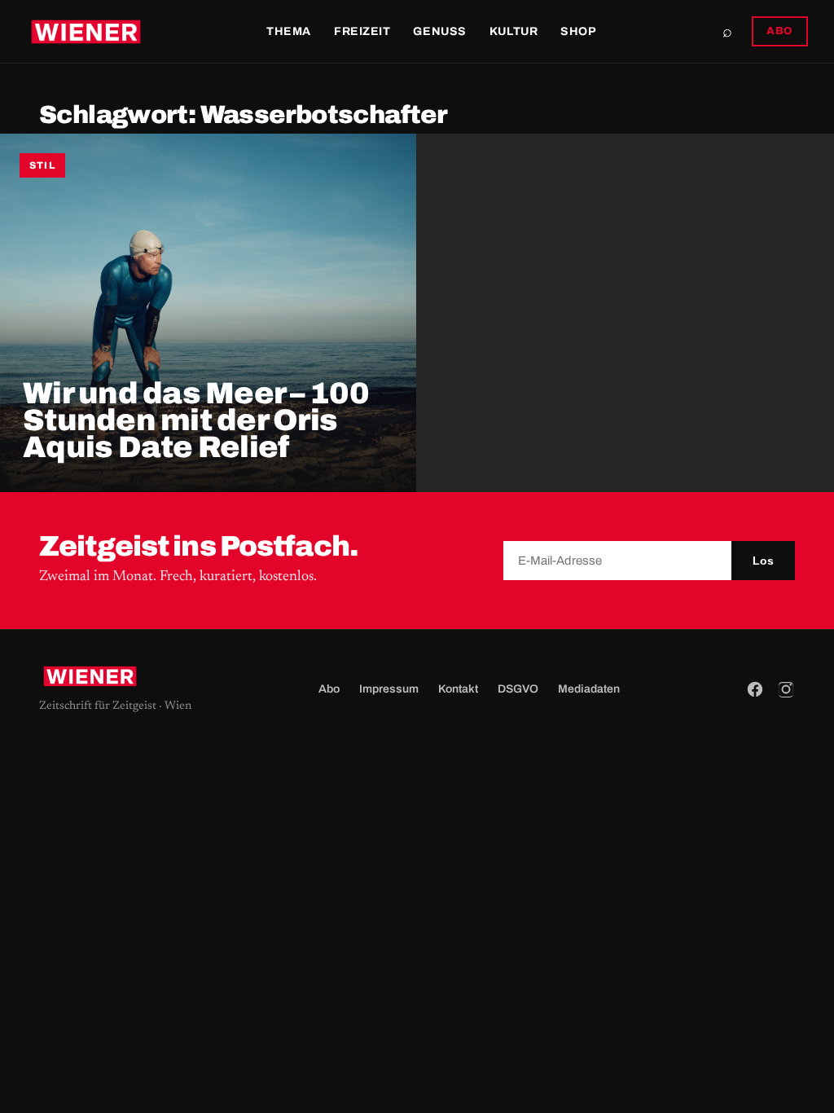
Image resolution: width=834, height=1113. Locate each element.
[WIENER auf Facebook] (755, 689)
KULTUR (513, 31)
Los (763, 560)
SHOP (578, 31)
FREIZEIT (362, 31)
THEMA (288, 31)
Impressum (389, 689)
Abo (329, 689)
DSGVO (518, 689)
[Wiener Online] (86, 31)
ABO (779, 31)
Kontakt (458, 689)
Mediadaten (589, 689)
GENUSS (439, 31)
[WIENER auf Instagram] (786, 689)
